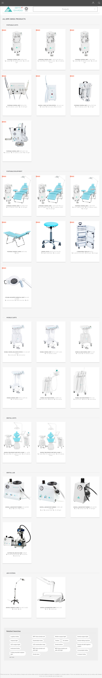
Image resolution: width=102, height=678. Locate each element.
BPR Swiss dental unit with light (39, 649)
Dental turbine (59, 644)
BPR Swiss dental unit (39, 636)
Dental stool (36, 654)
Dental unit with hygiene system (83, 645)
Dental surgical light (82, 636)
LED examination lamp (39, 644)
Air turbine (65, 640)
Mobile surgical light (60, 636)
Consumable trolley (82, 650)
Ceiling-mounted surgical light (17, 653)
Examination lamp (38, 640)
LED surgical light (15, 644)
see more (11, 657)
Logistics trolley (15, 636)
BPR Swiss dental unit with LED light (61, 649)
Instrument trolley (15, 648)
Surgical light (14, 640)
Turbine (57, 640)
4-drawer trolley (81, 654)
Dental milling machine (83, 640)
